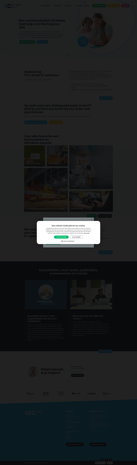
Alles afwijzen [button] (76, 237)
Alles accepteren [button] (61, 237)
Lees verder (86, 233)
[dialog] (68, 232)
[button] (68, 241)
